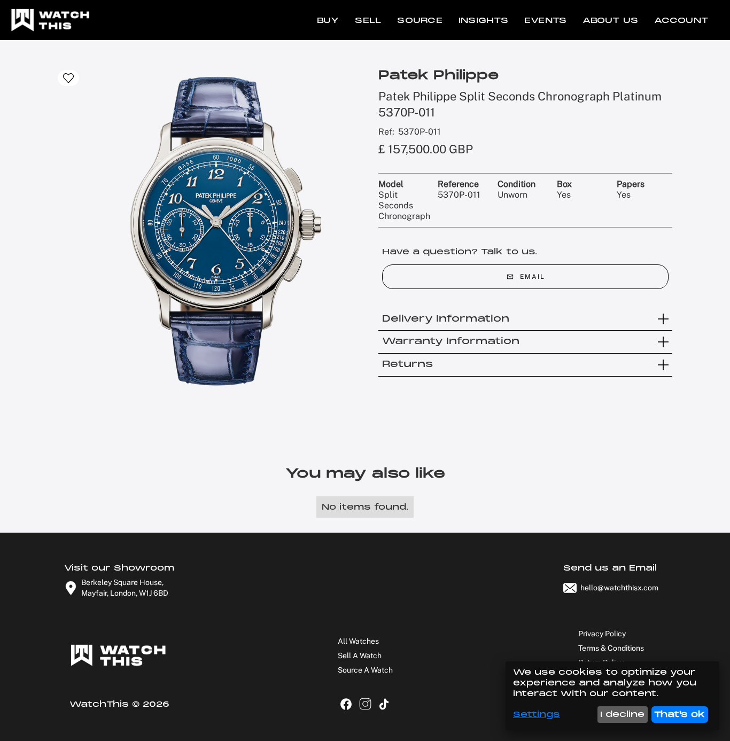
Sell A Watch (360, 655)
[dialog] (612, 695)
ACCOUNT (681, 20)
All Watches (358, 641)
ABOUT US (610, 20)
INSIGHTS (483, 20)
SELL (368, 20)
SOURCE (419, 20)
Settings (536, 714)
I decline (622, 714)
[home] (48, 20)
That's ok (679, 714)
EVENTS (545, 20)
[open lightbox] (218, 230)
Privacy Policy (602, 633)
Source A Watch (365, 670)
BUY (328, 20)
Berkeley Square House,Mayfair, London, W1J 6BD (124, 587)
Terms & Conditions (611, 648)
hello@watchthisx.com (619, 587)
